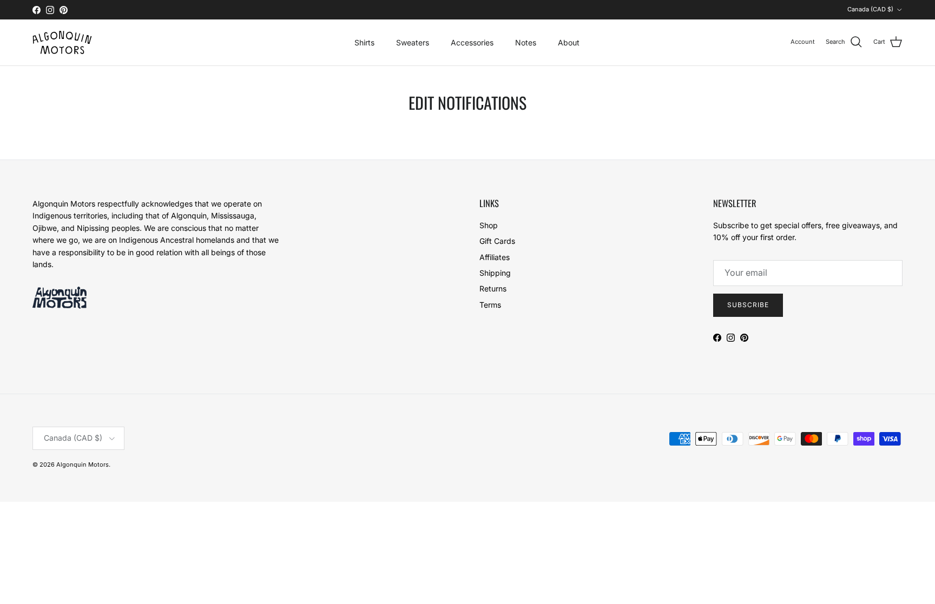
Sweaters (412, 42)
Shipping (495, 272)
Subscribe (748, 305)
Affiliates (494, 257)
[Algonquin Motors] (62, 42)
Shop (488, 225)
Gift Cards (497, 240)
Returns (492, 288)
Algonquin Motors (82, 464)
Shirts (364, 42)
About (569, 42)
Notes (525, 42)
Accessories (472, 42)
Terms (490, 304)
